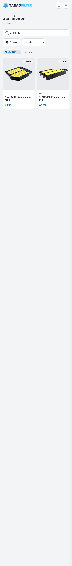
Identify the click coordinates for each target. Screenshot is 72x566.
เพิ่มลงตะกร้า (20, 85)
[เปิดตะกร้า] (59, 5)
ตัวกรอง (14, 42)
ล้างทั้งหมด (27, 52)
